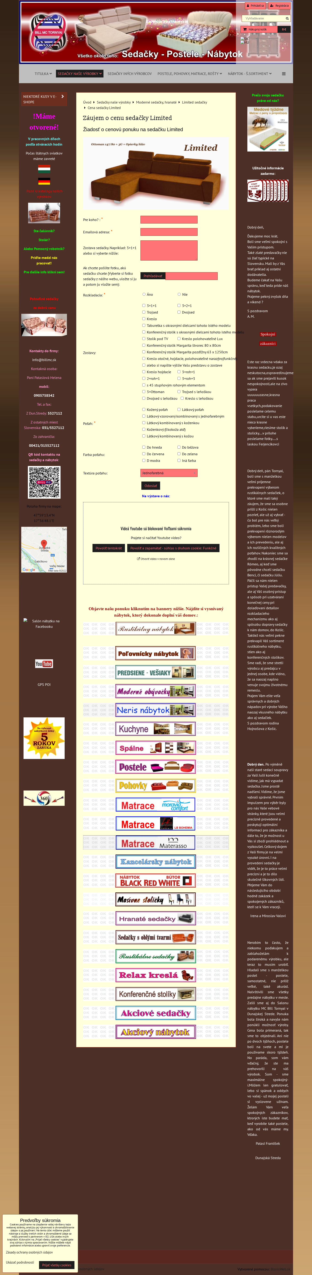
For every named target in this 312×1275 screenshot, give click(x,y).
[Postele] (156, 772)
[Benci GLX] (44, 335)
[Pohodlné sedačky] (156, 63)
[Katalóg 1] (44, 222)
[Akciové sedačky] (156, 1018)
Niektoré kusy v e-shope (40, 99)
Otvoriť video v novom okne (157, 559)
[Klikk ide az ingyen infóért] (267, 200)
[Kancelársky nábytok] (156, 867)
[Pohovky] (156, 791)
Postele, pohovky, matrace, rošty (188, 73)
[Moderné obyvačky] (156, 697)
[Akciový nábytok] (156, 1037)
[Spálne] (156, 753)
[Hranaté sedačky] (156, 924)
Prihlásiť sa (257, 6)
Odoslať (151, 485)
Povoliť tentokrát (109, 548)
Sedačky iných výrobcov (130, 73)
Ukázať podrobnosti (20, 1262)
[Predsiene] (156, 678)
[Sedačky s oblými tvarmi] (156, 943)
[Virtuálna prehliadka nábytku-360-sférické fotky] (44, 804)
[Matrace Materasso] (267, 150)
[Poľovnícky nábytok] (156, 659)
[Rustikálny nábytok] (156, 633)
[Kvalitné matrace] (156, 848)
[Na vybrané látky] (44, 757)
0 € (284, 29)
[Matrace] (156, 810)
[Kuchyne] (156, 734)
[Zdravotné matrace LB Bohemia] (156, 829)
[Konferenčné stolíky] (156, 999)
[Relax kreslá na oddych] (156, 981)
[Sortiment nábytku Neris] (156, 715)
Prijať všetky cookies (56, 1265)
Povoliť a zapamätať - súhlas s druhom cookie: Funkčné (173, 548)
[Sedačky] (44, 612)
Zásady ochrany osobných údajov (78, 1269)
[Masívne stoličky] (156, 905)
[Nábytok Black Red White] (156, 886)
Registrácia (282, 6)
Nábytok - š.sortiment (248, 73)
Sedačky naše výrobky (78, 73)
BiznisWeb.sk (281, 1269)
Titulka (41, 73)
